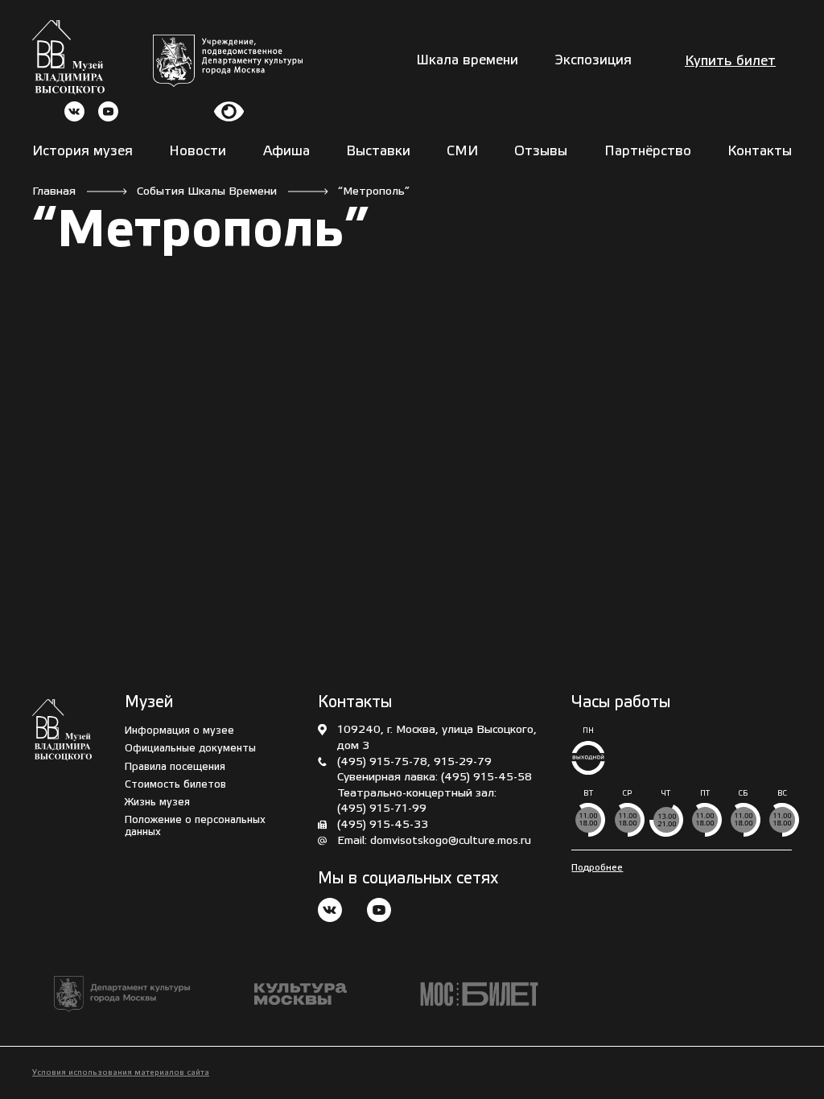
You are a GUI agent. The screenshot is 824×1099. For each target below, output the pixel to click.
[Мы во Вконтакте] (330, 912)
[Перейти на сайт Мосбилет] (479, 994)
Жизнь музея (157, 802)
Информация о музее (179, 730)
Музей (149, 703)
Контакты (759, 152)
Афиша (286, 152)
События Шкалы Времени (207, 192)
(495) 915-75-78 (382, 762)
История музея (82, 152)
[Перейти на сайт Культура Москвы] (300, 994)
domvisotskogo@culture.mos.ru (450, 841)
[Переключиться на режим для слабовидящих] (229, 111)
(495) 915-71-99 (381, 809)
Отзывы (540, 152)
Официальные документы (190, 748)
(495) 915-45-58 (486, 777)
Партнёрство (647, 152)
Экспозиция (593, 61)
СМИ (462, 152)
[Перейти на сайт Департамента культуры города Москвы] (228, 61)
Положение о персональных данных (195, 826)
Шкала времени (467, 61)
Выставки (378, 152)
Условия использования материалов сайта (120, 1072)
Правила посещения (175, 767)
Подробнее (597, 867)
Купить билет (730, 62)
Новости (197, 152)
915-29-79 (463, 762)
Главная (54, 192)
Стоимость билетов (175, 784)
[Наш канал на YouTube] (379, 912)
